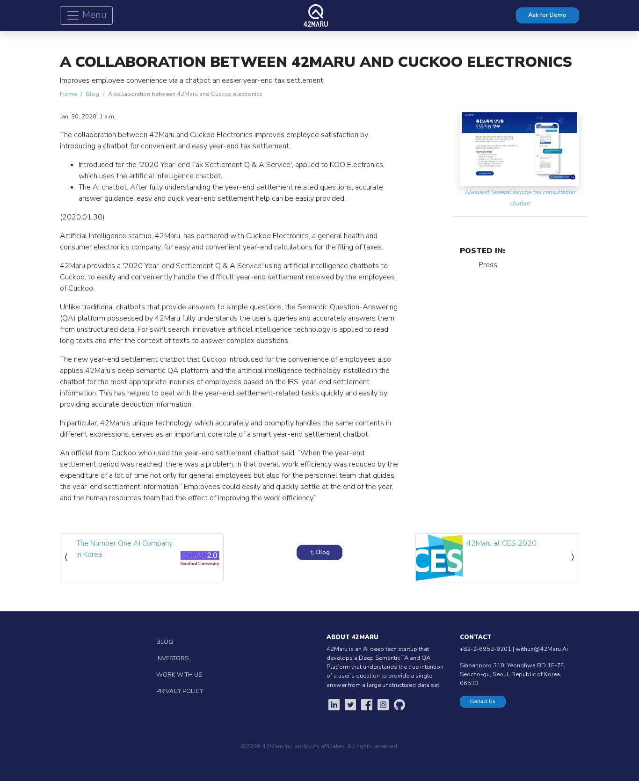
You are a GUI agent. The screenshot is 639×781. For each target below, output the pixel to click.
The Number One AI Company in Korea (124, 549)
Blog (92, 94)
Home (68, 94)
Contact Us (482, 701)
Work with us (179, 675)
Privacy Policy (179, 691)
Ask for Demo (547, 15)
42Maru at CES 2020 (501, 543)
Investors (172, 658)
